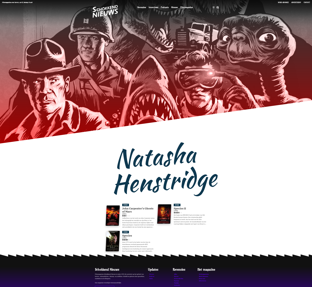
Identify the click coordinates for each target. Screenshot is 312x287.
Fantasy (176, 281)
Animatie (177, 285)
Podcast (151, 276)
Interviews (153, 7)
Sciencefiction (178, 278)
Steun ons (202, 278)
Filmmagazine (186, 7)
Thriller (176, 283)
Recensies (141, 7)
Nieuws (174, 7)
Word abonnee (283, 2)
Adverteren (202, 281)
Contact (307, 2)
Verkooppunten (204, 274)
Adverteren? (296, 2)
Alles (175, 274)
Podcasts (165, 7)
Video (151, 278)
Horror (176, 276)
